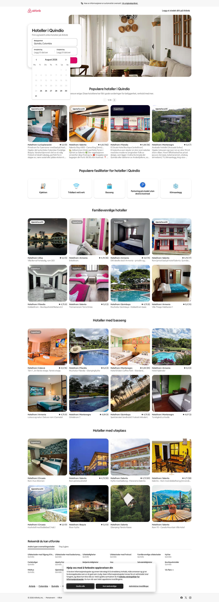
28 (56, 91)
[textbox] (43, 52)
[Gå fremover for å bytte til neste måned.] (66, 59)
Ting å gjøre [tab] (64, 546)
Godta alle (80, 586)
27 (51, 91)
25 (41, 91)
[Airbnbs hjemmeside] (34, 11)
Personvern (50, 598)
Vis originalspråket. (130, 3)
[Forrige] (105, 100)
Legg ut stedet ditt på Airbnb (176, 10)
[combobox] (54, 43)
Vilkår (59, 598)
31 (36, 96)
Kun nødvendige (109, 586)
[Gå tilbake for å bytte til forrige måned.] (36, 59)
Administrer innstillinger (139, 586)
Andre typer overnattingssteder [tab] (41, 546)
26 (46, 91)
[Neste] (114, 100)
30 (66, 91)
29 (61, 91)
